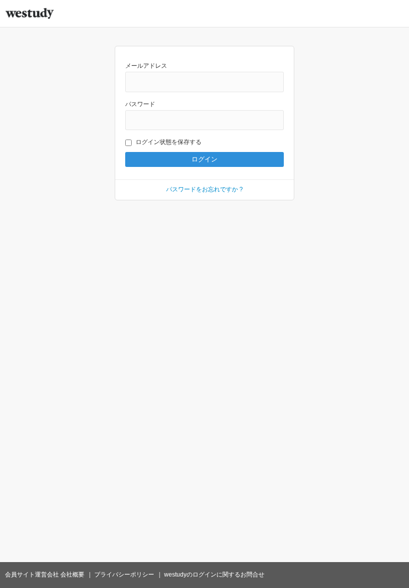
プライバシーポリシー (124, 574)
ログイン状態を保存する (169, 142)
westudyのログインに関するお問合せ (214, 574)
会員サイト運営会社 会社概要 (44, 574)
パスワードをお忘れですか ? (204, 189)
